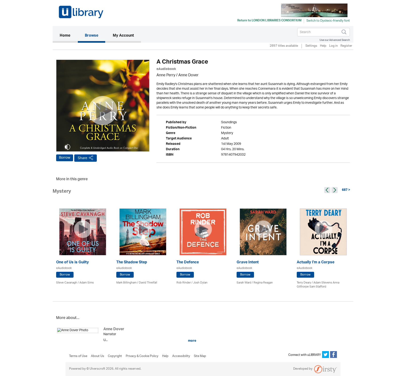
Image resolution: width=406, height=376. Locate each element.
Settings (311, 46)
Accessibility (181, 356)
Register (346, 46)
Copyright (115, 356)
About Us (97, 356)
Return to (269, 21)
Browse (91, 36)
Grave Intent (248, 263)
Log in (333, 46)
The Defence (187, 263)
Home (68, 36)
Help (323, 46)
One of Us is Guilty (72, 263)
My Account (123, 36)
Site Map (200, 356)
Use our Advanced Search (335, 40)
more (191, 341)
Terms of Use (78, 356)
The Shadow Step (131, 263)
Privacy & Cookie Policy (142, 356)
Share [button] (82, 158)
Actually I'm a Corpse (315, 263)
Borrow (64, 157)
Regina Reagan (263, 283)
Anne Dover (188, 75)
